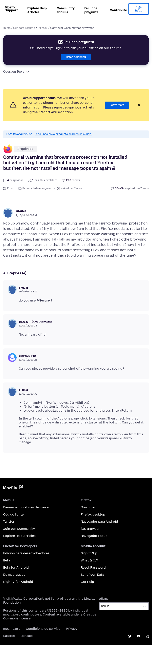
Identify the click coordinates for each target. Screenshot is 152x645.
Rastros (9, 636)
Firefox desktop (93, 514)
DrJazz (21, 211)
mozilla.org (11, 629)
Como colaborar (76, 57)
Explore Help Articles (37, 10)
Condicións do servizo (43, 629)
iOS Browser (90, 529)
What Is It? (89, 560)
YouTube (138, 636)
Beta (6, 560)
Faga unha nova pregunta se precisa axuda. (63, 134)
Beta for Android (16, 567)
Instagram (147, 636)
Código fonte (13, 514)
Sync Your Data (92, 575)
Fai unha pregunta (91, 10)
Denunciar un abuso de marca (26, 507)
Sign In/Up (138, 9)
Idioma (103, 598)
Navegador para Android (99, 521)
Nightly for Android (18, 582)
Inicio (6, 28)
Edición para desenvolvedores (26, 553)
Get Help (87, 582)
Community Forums (66, 10)
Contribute (118, 10)
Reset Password (93, 567)
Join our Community (19, 529)
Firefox (43, 28)
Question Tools (13, 71)
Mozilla (13, 488)
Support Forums (24, 28)
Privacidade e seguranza (38, 188)
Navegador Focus (94, 536)
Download (88, 507)
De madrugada (14, 575)
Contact (27, 636)
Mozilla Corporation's (27, 598)
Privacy (71, 629)
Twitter (8, 521)
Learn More (117, 105)
